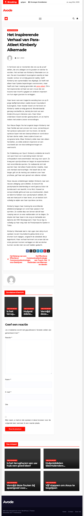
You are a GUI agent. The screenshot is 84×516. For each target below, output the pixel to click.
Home (64, 511)
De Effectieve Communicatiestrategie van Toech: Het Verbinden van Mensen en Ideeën (37, 260)
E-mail (8, 392)
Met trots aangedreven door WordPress (16, 511)
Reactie (8, 338)
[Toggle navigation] (40, 18)
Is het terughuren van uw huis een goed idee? (22, 464)
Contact (70, 511)
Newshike (6, 512)
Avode (7, 10)
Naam (8, 379)
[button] (73, 18)
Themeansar (17, 512)
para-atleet (40, 86)
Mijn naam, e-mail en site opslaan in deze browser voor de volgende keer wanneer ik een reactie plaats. (28, 421)
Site (6, 404)
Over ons (78, 511)
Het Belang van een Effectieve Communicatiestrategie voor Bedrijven (19, 259)
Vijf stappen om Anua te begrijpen (60, 486)
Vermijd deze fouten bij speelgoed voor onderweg (21, 488)
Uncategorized (12, 30)
